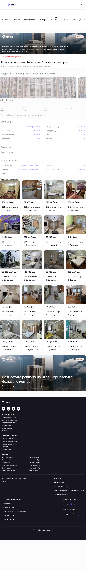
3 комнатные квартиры (9, 423)
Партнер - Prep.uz (61, 494)
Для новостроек (8, 519)
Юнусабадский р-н (35, 463)
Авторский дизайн (29, 165)
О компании (6, 503)
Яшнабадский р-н (34, 465)
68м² (35, 131)
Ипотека (4, 431)
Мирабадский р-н (35, 457)
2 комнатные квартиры (9, 420)
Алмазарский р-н (7, 457)
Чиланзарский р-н (8, 468)
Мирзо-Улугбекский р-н (9, 465)
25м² (80, 131)
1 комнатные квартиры (9, 417)
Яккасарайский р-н (35, 468)
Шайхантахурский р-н (9, 471)
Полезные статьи (8, 515)
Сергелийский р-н (35, 471)
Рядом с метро (6, 425)
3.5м (80, 169)
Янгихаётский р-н (35, 460)
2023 (35, 135)
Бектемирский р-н (8, 460)
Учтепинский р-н (7, 463)
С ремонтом (6, 447)
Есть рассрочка (7, 428)
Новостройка (32, 126)
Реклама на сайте (8, 507)
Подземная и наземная (27, 169)
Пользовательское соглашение (14, 511)
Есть (35, 173)
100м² (80, 126)
